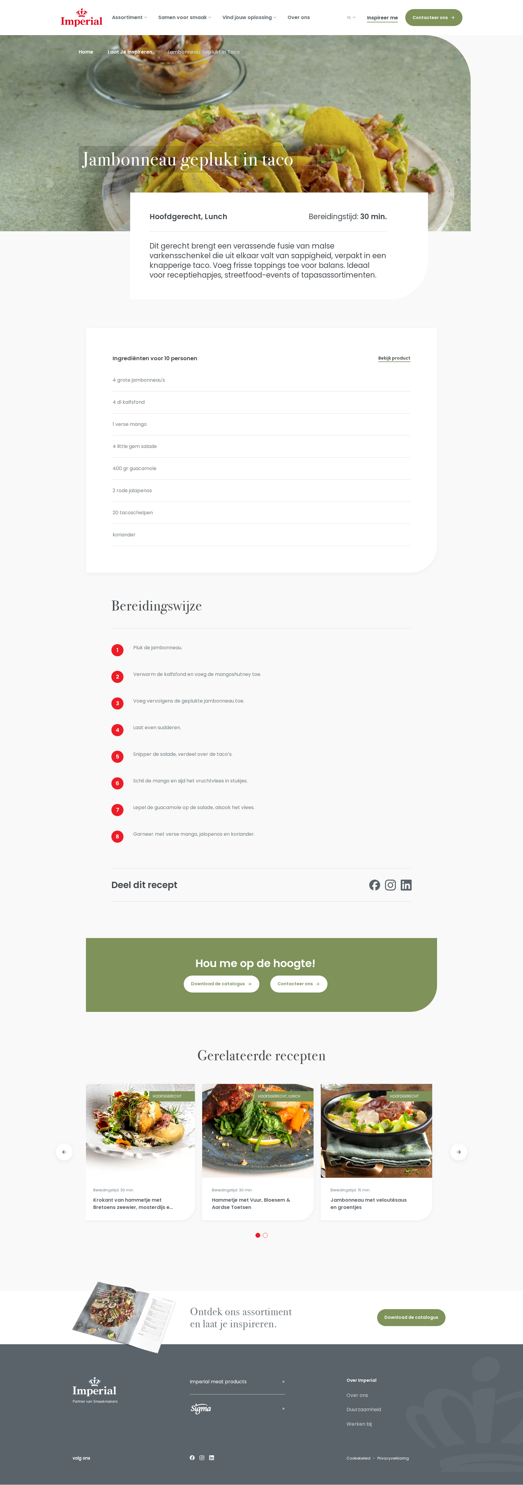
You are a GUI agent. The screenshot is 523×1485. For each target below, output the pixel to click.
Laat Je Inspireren (130, 51)
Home (86, 51)
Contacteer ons (430, 18)
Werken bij (359, 1424)
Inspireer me (382, 17)
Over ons (299, 17)
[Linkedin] (211, 1457)
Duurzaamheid (364, 1409)
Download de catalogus (218, 984)
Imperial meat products (218, 1381)
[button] (64, 1152)
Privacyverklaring (393, 1458)
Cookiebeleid (358, 1458)
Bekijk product (394, 358)
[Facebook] (192, 1457)
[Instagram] (201, 1457)
